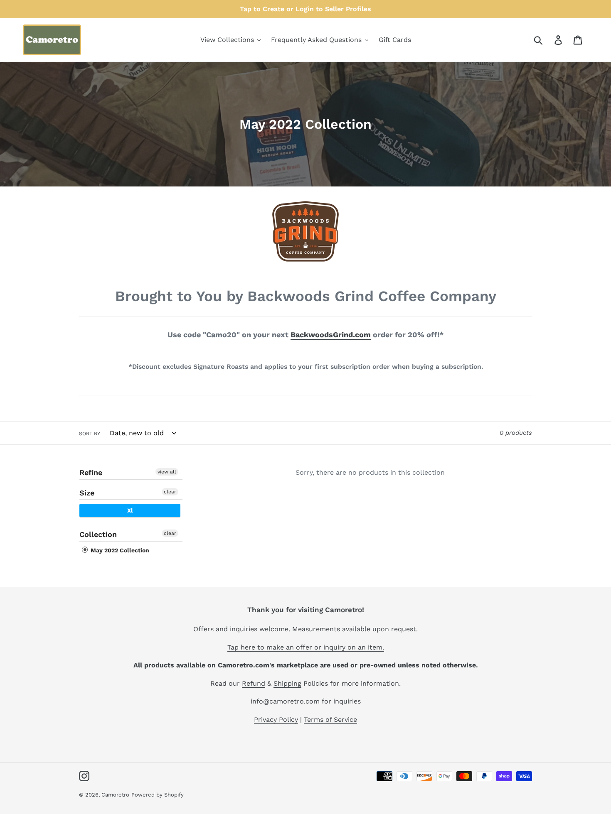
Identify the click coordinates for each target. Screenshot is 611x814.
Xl (130, 510)
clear (170, 492)
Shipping (287, 683)
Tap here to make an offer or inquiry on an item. (305, 647)
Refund (253, 683)
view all (167, 472)
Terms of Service (330, 719)
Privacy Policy (276, 719)
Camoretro (115, 795)
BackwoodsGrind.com (331, 334)
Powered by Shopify (157, 795)
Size (86, 492)
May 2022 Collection (119, 550)
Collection (98, 534)
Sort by (89, 433)
